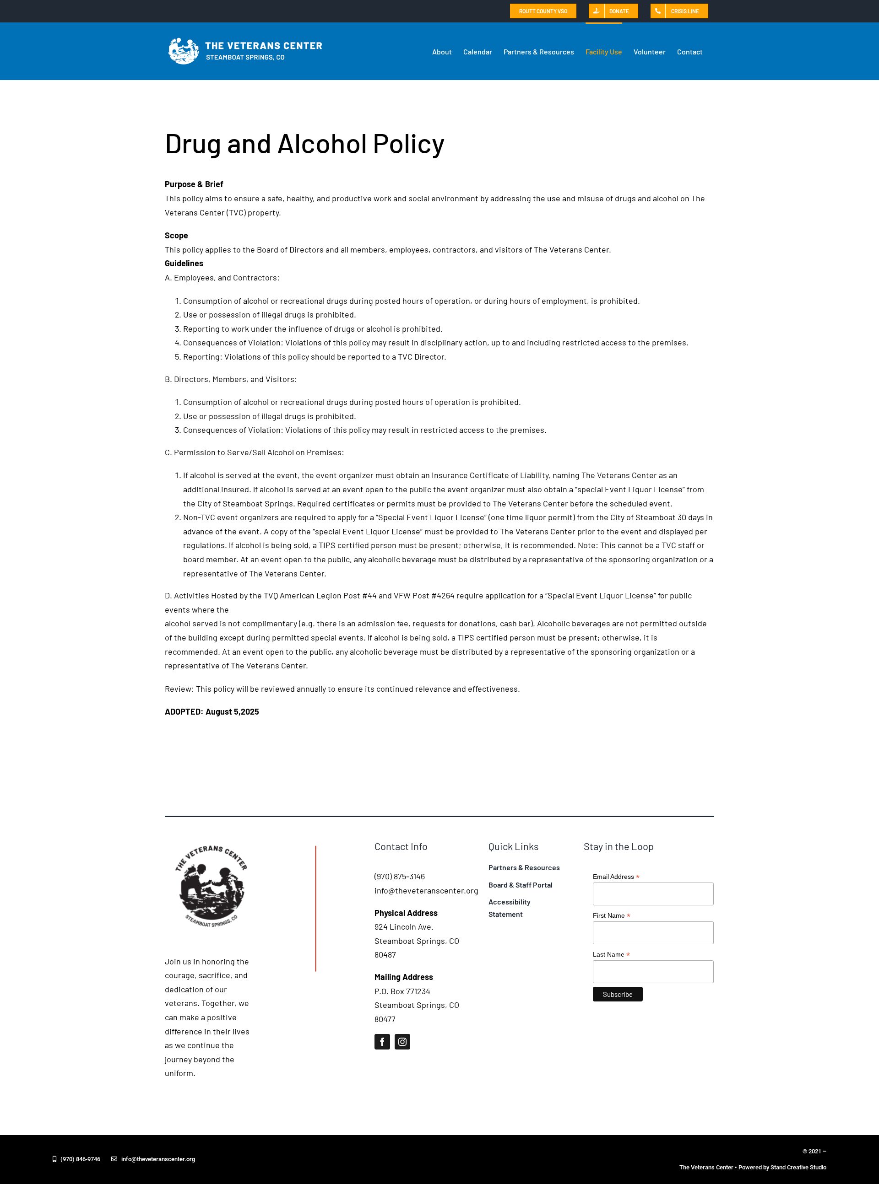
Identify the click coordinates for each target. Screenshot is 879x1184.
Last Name (611, 954)
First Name (611, 915)
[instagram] (402, 1041)
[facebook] (382, 1041)
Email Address (616, 876)
